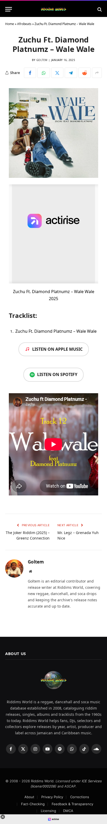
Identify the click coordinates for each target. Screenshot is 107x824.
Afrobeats (24, 24)
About (29, 797)
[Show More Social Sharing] (97, 73)
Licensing (48, 811)
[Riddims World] (53, 9)
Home (9, 24)
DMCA (68, 811)
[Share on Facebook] (30, 73)
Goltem (42, 60)
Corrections (79, 797)
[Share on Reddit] (84, 73)
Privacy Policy (52, 797)
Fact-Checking (33, 804)
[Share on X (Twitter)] (57, 73)
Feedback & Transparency (72, 804)
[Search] (99, 9)
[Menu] (8, 9)
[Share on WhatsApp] (43, 73)
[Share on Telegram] (71, 73)
